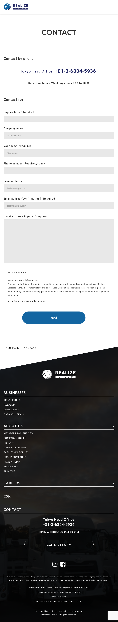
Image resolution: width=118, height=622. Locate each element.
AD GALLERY (11, 466)
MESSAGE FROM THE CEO (18, 433)
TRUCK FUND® (12, 400)
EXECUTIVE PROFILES (16, 452)
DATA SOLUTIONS (14, 414)
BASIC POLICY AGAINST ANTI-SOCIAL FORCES (59, 592)
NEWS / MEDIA (12, 461)
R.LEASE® (9, 404)
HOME (8, 347)
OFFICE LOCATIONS (15, 447)
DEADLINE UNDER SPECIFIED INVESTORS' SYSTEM (58, 601)
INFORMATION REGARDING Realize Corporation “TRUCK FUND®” (59, 587)
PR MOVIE (9, 471)
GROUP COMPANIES (15, 457)
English (16, 347)
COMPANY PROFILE (15, 438)
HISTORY (9, 442)
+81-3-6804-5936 (75, 71)
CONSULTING (11, 409)
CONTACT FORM (59, 544)
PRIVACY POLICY (59, 596)
